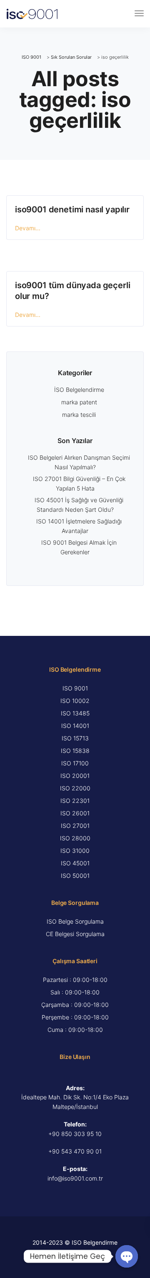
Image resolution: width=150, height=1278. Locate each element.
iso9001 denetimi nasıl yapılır (72, 209)
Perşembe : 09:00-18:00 (75, 1017)
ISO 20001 (75, 775)
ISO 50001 (75, 875)
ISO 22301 (75, 800)
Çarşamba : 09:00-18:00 (75, 1004)
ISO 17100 (75, 763)
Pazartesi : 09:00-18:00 (75, 979)
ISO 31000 (75, 850)
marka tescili (79, 414)
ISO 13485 (75, 713)
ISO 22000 (75, 788)
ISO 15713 (75, 738)
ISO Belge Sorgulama (75, 921)
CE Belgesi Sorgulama (75, 933)
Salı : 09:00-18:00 (75, 992)
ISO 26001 (75, 813)
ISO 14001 (75, 725)
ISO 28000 (75, 838)
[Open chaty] (126, 1256)
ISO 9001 (75, 688)
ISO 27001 (75, 825)
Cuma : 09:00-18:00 (75, 1029)
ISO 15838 (75, 750)
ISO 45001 (75, 863)
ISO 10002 (75, 700)
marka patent (79, 402)
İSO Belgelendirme (79, 389)
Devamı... (27, 228)
